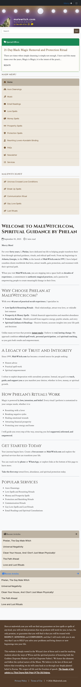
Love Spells (12, 111)
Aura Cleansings (14, 89)
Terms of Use (36, 680)
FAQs (9, 148)
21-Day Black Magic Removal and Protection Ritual (35, 50)
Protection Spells (14, 133)
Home (10, 82)
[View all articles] (76, 534)
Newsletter (12, 155)
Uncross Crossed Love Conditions (22, 182)
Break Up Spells (14, 189)
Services (11, 162)
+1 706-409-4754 (20, 24)
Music (9, 97)
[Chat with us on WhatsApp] (29, 24)
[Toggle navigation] (76, 3)
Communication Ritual (17, 196)
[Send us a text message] (32, 24)
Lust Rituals (12, 211)
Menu (67, 3)
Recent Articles (11, 573)
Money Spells (13, 118)
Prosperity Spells (14, 126)
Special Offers (12, 42)
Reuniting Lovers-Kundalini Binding (22, 140)
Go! (76, 31)
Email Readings (14, 104)
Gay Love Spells (14, 203)
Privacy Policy (21, 680)
